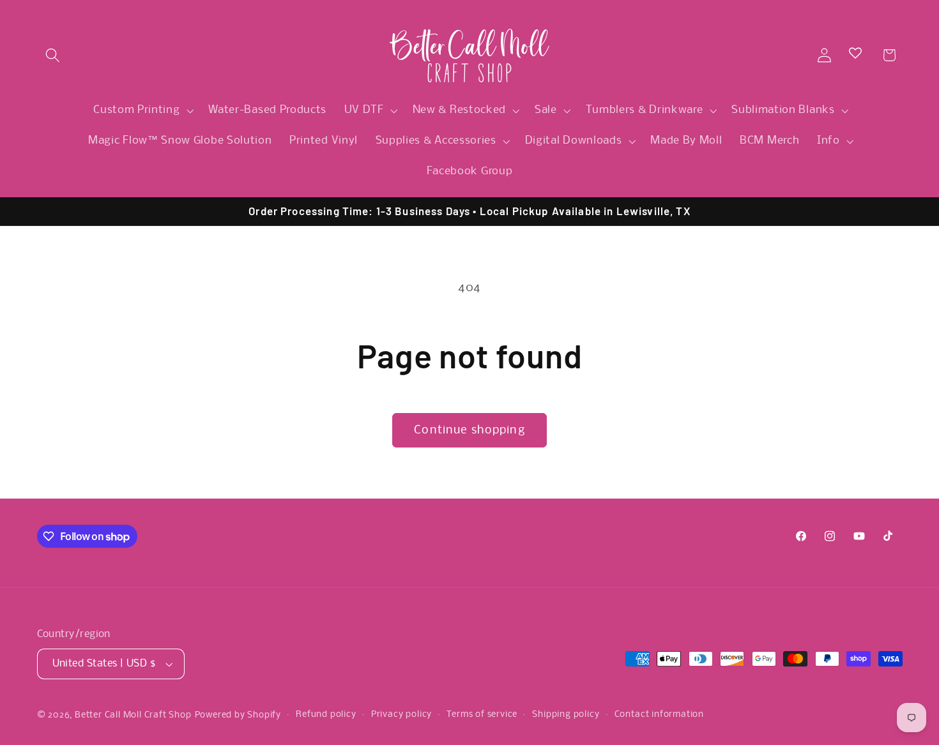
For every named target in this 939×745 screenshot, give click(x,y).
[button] (53, 55)
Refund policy (326, 714)
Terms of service (482, 714)
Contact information (659, 714)
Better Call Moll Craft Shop (133, 715)
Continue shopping (469, 430)
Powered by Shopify (238, 715)
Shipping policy (565, 714)
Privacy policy (401, 714)
